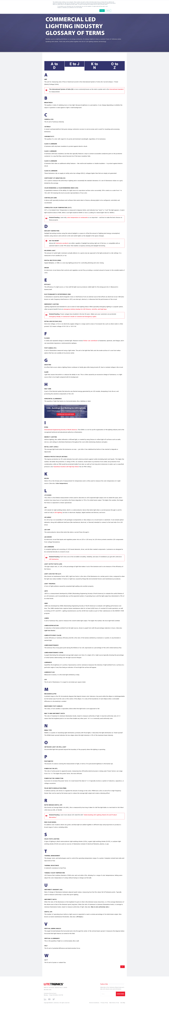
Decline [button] (108, 10)
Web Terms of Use (114, 1002)
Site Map (122, 1002)
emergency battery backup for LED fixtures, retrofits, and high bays (85, 309)
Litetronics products (62, 243)
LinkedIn (45, 998)
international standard (116, 89)
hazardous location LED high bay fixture (66, 466)
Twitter (53, 998)
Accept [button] (102, 10)
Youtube (49, 998)
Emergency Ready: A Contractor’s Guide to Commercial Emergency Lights (72, 316)
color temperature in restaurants (77, 217)
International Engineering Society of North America (60, 429)
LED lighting (58, 512)
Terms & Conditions (94, 1002)
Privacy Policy (104, 1002)
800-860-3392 (47, 989)
